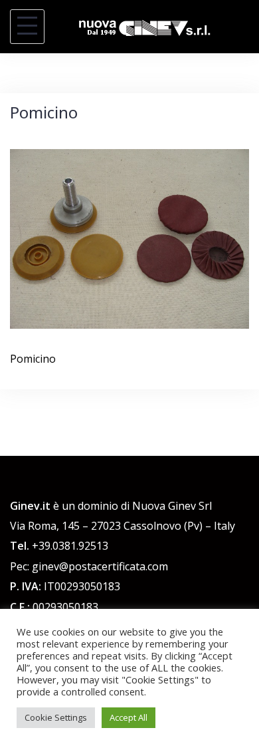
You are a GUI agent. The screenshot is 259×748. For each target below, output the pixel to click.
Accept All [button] (128, 717)
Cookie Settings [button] (56, 717)
